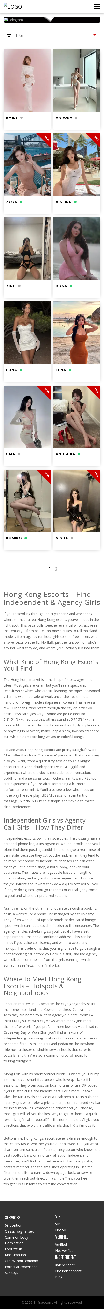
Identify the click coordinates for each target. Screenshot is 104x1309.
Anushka (65, 454)
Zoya (11, 202)
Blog (58, 1276)
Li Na (61, 370)
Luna (11, 370)
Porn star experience (21, 1267)
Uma (10, 454)
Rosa (61, 286)
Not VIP (61, 1230)
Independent (65, 1265)
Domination (14, 1243)
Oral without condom (21, 1261)
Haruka (64, 118)
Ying (11, 286)
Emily (12, 118)
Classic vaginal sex (19, 1231)
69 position (13, 1225)
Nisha (62, 538)
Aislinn (64, 202)
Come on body (16, 1237)
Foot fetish (13, 1249)
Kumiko (14, 538)
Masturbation (15, 1255)
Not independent (68, 1271)
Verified (61, 1244)
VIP (57, 1224)
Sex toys (11, 1272)
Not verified (64, 1250)
